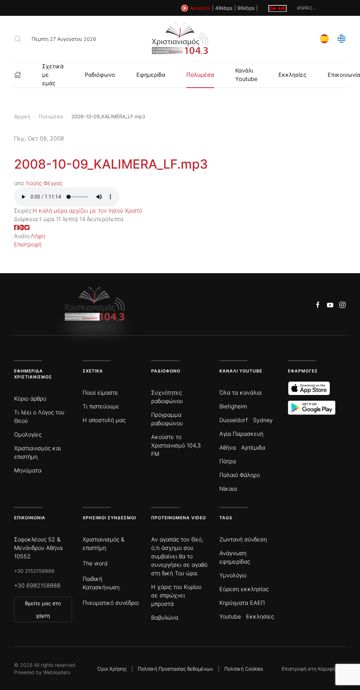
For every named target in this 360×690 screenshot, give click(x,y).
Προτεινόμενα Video (178, 517)
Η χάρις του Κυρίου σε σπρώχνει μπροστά (176, 595)
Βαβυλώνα (164, 617)
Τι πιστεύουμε (101, 406)
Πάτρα (227, 461)
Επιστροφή (27, 244)
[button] (17, 38)
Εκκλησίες (292, 74)
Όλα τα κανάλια (240, 392)
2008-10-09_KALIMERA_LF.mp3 (111, 164)
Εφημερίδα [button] (150, 74)
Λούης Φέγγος (44, 183)
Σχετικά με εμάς (53, 75)
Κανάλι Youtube (246, 74)
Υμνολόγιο (232, 575)
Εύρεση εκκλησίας (244, 588)
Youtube (230, 616)
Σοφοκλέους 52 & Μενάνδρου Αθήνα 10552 (38, 548)
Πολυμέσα (200, 74)
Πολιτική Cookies (243, 669)
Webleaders (56, 672)
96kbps (246, 8)
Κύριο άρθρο (30, 398)
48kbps (223, 8)
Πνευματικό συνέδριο (111, 602)
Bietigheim (233, 406)
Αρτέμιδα (253, 447)
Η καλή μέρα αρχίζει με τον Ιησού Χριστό (87, 210)
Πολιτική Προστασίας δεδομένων (175, 669)
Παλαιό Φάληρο (239, 474)
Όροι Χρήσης (112, 669)
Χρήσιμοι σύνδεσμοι (109, 517)
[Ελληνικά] (341, 38)
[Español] (324, 38)
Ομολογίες (27, 434)
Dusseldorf (233, 420)
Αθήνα (227, 447)
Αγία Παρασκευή (241, 433)
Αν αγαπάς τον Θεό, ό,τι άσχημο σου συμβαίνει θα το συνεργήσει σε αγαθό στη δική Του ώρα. (179, 556)
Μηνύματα (27, 470)
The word (95, 563)
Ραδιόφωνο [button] (100, 74)
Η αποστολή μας (104, 420)
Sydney (263, 420)
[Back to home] (180, 39)
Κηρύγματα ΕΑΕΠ (242, 602)
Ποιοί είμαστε (100, 392)
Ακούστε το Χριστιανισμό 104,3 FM (176, 445)
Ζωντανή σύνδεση (243, 539)
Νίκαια (228, 488)
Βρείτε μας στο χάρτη (43, 609)
